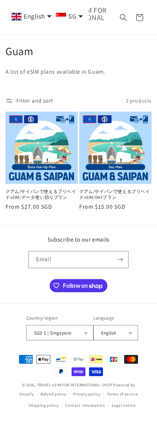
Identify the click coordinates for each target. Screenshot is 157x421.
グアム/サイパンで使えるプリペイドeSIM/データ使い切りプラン (40, 194)
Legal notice (123, 405)
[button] (123, 17)
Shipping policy (43, 405)
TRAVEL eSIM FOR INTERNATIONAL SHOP (74, 384)
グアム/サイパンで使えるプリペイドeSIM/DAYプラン (114, 194)
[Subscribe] (120, 259)
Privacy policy (86, 394)
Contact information (85, 405)
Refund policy (53, 394)
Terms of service (122, 394)
